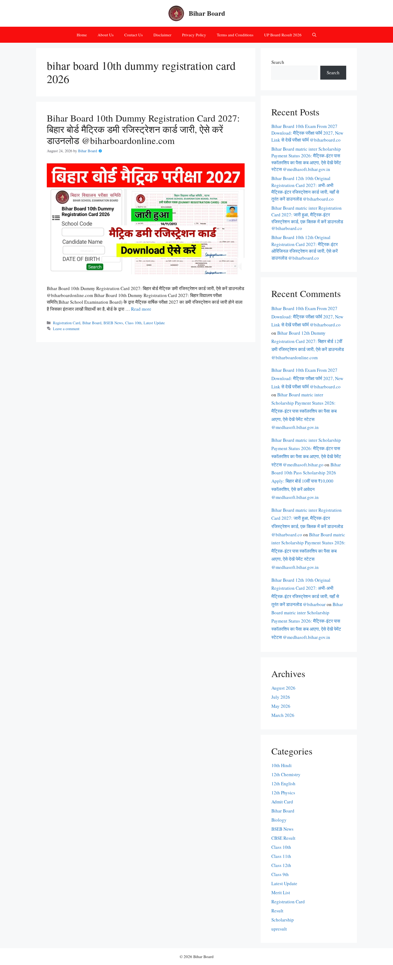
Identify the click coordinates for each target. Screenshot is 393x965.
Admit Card (282, 802)
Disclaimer (162, 34)
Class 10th (133, 322)
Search (277, 62)
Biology (279, 820)
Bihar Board (207, 13)
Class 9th (280, 874)
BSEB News (113, 322)
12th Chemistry (285, 774)
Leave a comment (66, 328)
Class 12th (281, 865)
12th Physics (283, 793)
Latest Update (154, 322)
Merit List (280, 892)
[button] (314, 35)
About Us (106, 34)
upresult (279, 929)
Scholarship (282, 920)
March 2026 (282, 715)
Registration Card (66, 322)
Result (277, 911)
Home (82, 34)
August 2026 (283, 688)
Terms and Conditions (235, 34)
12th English (283, 783)
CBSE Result (283, 838)
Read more (141, 309)
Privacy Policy (194, 34)
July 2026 (280, 697)
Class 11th (281, 856)
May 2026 (280, 706)
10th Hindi (281, 765)
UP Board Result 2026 (283, 34)
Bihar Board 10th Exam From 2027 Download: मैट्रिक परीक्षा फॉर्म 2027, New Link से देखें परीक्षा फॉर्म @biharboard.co (307, 133)
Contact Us (133, 34)
